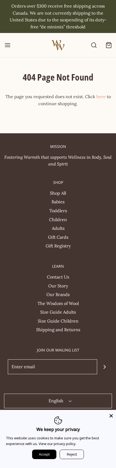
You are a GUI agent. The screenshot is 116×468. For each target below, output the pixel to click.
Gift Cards (58, 237)
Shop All (58, 193)
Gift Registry (58, 245)
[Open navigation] (7, 45)
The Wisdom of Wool (58, 303)
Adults (58, 228)
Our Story (58, 285)
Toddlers (58, 210)
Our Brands (58, 294)
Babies (58, 201)
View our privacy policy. (57, 443)
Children (58, 219)
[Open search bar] (93, 45)
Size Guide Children (58, 321)
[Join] (104, 366)
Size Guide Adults (58, 312)
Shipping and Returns (58, 329)
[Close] (111, 414)
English (56, 400)
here (101, 96)
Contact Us (58, 277)
